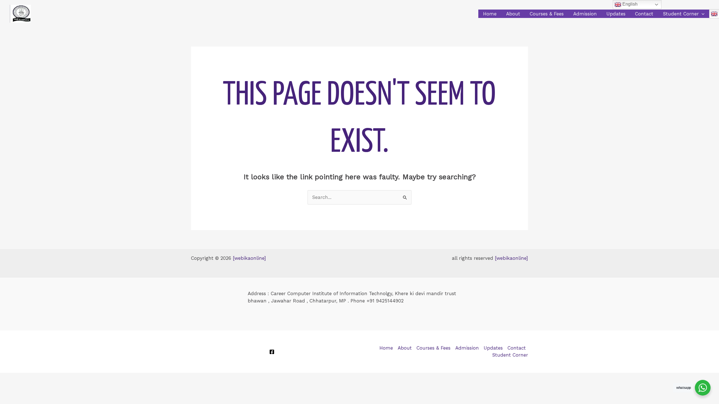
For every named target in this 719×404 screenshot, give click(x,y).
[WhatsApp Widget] (703, 388)
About (513, 14)
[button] (701, 14)
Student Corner (681, 14)
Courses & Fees (547, 14)
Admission (585, 14)
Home (490, 14)
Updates (615, 14)
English (629, 4)
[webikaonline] (249, 258)
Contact (644, 14)
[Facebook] (271, 351)
